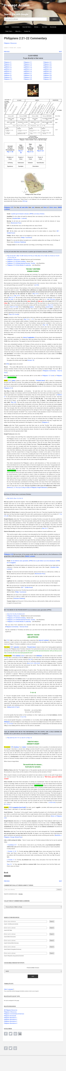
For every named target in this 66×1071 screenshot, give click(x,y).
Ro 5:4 (30, 659)
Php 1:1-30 (10, 151)
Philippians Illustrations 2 (10, 1019)
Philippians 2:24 (47, 68)
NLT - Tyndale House (26, 587)
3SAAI (58, 561)
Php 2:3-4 (35, 293)
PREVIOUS (6, 51)
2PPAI (30, 561)
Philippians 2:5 (7, 69)
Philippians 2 (45, 422)
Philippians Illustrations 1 (10, 1017)
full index (21, 894)
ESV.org (25, 201)
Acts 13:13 (41, 255)
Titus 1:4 (29, 737)
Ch (40, 214)
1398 (12, 747)
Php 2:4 (9, 255)
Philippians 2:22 (47, 64)
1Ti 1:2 (19, 737)
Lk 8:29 (50, 802)
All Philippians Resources (10, 1010)
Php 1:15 (26, 319)
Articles (36, 27)
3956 (7, 364)
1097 (12, 647)
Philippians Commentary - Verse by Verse (17, 626)
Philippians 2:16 (28, 71)
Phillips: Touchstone (26, 237)
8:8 (20, 614)
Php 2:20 (13, 402)
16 (15, 257)
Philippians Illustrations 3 (10, 1021)
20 (7, 516)
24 (23, 614)
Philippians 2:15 (28, 69)
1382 (13, 655)
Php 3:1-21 (30, 151)
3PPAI (31, 214)
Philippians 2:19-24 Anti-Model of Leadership (19, 265)
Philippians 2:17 (28, 73)
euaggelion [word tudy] (19, 807)
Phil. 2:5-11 (45, 528)
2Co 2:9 (17, 614)
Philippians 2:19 (28, 77)
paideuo (32, 307)
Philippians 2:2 (7, 64)
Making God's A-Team (13, 707)
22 (22, 614)
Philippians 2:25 (47, 69)
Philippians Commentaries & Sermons (14, 1014)
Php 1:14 (45, 325)
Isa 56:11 (14, 255)
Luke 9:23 (49, 299)
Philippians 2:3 (7, 66)
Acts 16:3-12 (10, 614)
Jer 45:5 (36, 285)
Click (22, 655)
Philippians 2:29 (47, 77)
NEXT (60, 51)
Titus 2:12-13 (12, 314)
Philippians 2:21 (47, 62)
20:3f (38, 663)
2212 (9, 380)
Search (55, 19)
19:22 (35, 663)
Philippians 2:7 (7, 73)
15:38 (45, 255)
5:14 (20, 498)
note (53, 299)
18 (22, 737)
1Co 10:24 (50, 255)
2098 (10, 807)
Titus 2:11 (12, 307)
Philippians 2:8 (7, 75)
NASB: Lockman (30, 556)
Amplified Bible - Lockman (19, 218)
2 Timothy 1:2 (10, 859)
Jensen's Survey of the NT (31, 138)
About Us (17, 31)
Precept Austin (16, 5)
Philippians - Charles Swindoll (26, 139)
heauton (21, 214)
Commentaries (15, 27)
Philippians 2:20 (28, 79)
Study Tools (8, 31)
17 (32, 319)
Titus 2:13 (50, 305)
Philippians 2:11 (28, 62)
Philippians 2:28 (47, 75)
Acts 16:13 (30, 663)
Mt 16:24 (24, 255)
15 (22, 498)
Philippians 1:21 (46, 375)
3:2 (11, 257)
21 (12, 498)
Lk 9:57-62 (29, 255)
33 (54, 255)
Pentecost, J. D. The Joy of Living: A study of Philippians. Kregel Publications (27, 487)
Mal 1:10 (19, 255)
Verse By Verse (26, 27)
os (36, 561)
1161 (8, 640)
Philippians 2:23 (47, 66)
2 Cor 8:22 (10, 723)
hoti (34, 561)
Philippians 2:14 (28, 68)
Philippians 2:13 (28, 66)
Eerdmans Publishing (19, 242)
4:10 (13, 257)
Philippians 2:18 (28, 75)
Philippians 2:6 (7, 71)
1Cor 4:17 (14, 737)
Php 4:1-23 (40, 151)
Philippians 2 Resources (10, 43)
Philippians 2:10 (8, 79)
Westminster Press (16, 223)
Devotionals (53, 27)
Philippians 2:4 (7, 68)
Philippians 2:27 (47, 73)
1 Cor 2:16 (23, 717)
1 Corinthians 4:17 (12, 845)
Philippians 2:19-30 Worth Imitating (16, 261)
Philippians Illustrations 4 (10, 1023)
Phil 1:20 (9, 498)
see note (10, 299)
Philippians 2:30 (47, 79)
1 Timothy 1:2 (10, 851)
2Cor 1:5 (16, 498)
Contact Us (27, 31)
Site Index (44, 27)
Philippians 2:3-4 (8, 388)
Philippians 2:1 (7, 62)
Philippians (7, 875)
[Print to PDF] (20, 1034)
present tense (49, 307)
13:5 (56, 255)
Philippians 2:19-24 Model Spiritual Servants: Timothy (21, 263)
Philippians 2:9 (7, 77)
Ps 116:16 (7, 804)
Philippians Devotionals (10, 1015)
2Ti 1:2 (25, 737)
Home (7, 27)
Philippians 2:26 (47, 71)
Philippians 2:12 (28, 64)
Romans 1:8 (31, 360)
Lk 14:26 (35, 255)
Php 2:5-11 (12, 297)
